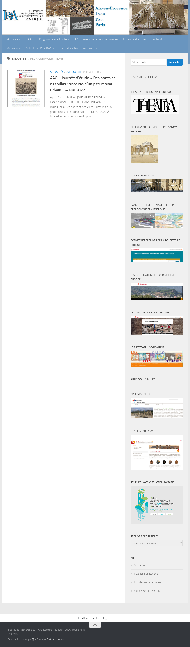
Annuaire (88, 48)
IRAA (28, 39)
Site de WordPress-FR (147, 590)
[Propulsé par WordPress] (33, 639)
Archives (12, 48)
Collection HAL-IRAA (39, 48)
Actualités (13, 39)
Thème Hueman (55, 639)
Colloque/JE (73, 71)
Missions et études (134, 39)
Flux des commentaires (147, 582)
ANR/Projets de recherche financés (96, 39)
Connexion (140, 565)
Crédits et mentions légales (95, 618)
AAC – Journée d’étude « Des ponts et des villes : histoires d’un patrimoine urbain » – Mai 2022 (82, 84)
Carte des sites (69, 48)
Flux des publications (146, 573)
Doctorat (156, 39)
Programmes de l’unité (53, 39)
